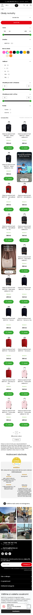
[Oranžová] (10, 55)
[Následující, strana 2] (16, 432)
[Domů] (3, 9)
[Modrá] (21, 52)
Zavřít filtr (16, 22)
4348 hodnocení (16, 472)
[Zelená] (17, 52)
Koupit (23, 180)
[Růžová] (3, 52)
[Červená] (10, 52)
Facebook (6, 553)
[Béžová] (7, 55)
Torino (8, 109)
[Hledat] (24, 5)
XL (7, 71)
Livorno (8, 112)
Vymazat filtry (4, 117)
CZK (6, 5)
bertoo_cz (2, 553)
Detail (10, 148)
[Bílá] (3, 55)
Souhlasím (15, 611)
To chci (7, 272)
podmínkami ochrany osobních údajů (26, 569)
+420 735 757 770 (10, 543)
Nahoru (17, 439)
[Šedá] (28, 52)
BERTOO (9, 43)
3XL (6, 77)
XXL (7, 74)
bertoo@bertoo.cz (10, 548)
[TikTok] (9, 553)
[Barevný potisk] (7, 52)
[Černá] (14, 52)
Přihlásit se (26, 564)
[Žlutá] (24, 52)
